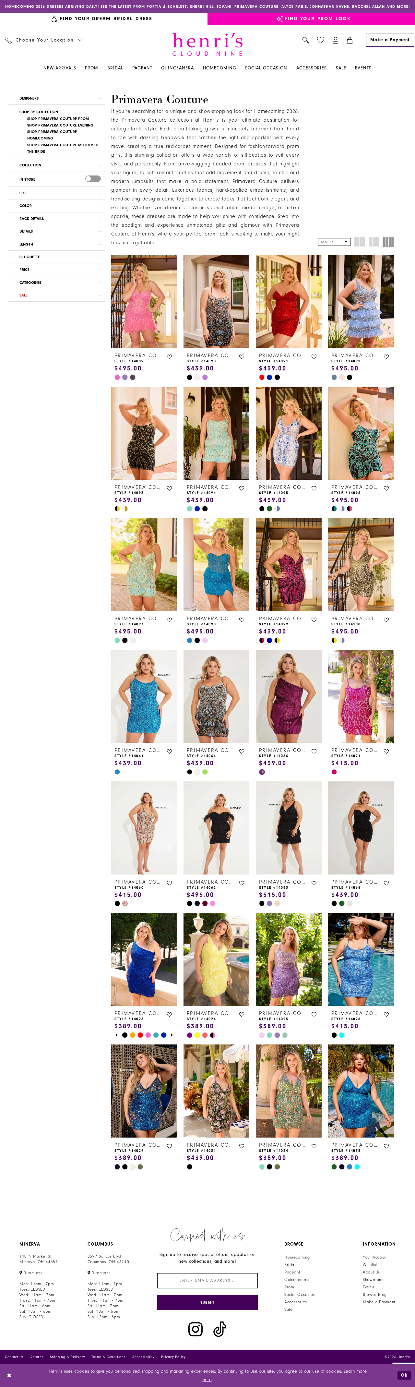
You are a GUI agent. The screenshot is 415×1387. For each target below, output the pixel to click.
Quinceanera (296, 1279)
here (207, 1379)
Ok (404, 1375)
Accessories (295, 1302)
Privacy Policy (173, 1357)
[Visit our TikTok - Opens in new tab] (220, 1329)
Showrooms (374, 1279)
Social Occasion (299, 1294)
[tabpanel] (125, 1035)
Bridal (290, 1264)
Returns (37, 1357)
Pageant (292, 1272)
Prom (289, 1287)
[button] (335, 39)
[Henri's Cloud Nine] (207, 44)
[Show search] (306, 39)
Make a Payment (379, 1302)
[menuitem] (43, 39)
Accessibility (143, 1357)
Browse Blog (375, 1294)
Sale (288, 1309)
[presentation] (93, 178)
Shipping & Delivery (67, 1357)
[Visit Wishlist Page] (320, 40)
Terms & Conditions (108, 1357)
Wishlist (370, 1264)
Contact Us (14, 1357)
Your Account (375, 1257)
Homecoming (297, 1257)
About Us (371, 1272)
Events (368, 1287)
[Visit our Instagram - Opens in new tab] (195, 1329)
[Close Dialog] (9, 1375)
